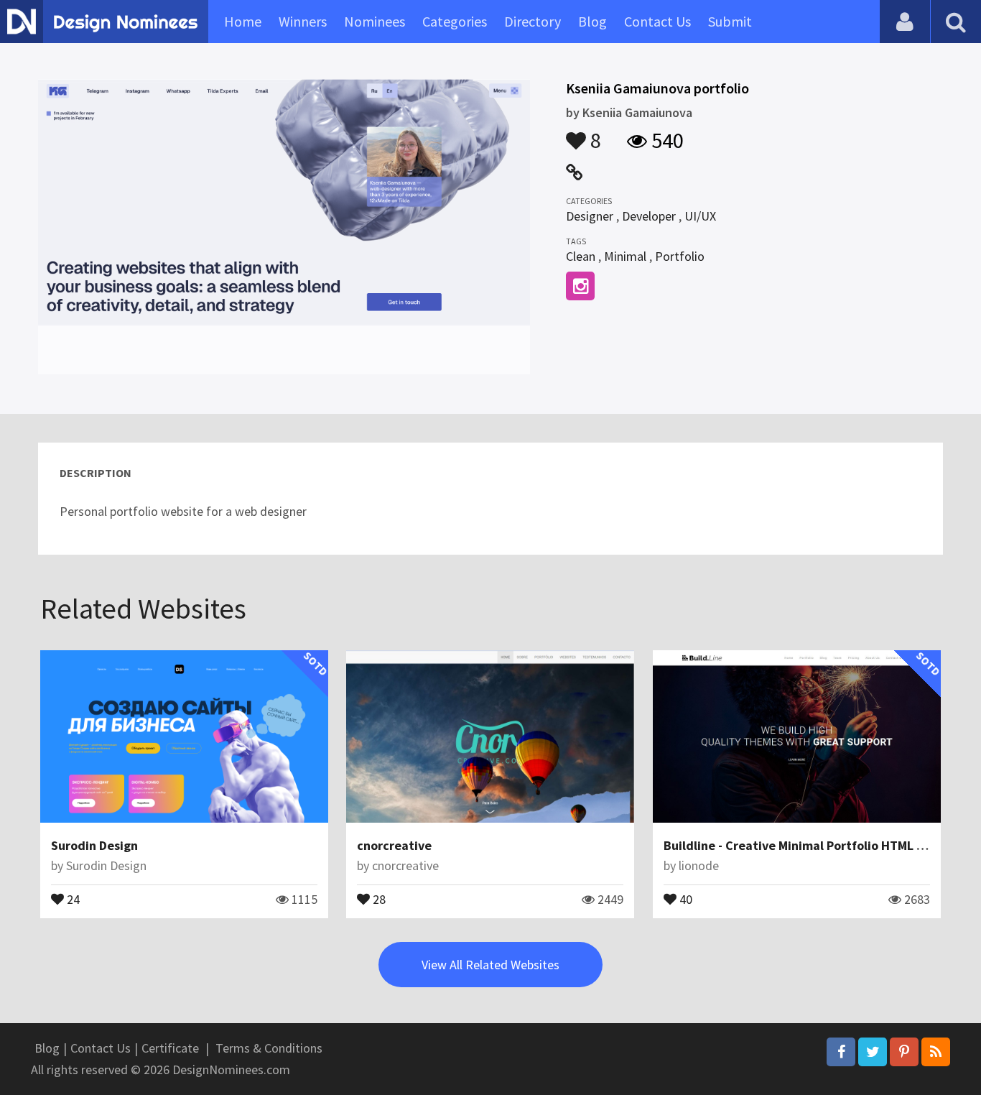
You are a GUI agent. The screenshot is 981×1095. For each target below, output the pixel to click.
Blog (592, 21)
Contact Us (657, 21)
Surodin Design (94, 845)
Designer (589, 216)
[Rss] (935, 1052)
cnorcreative (394, 845)
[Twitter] (872, 1052)
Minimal (625, 256)
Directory (532, 21)
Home (242, 21)
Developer (649, 216)
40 (684, 898)
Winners (303, 21)
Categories (454, 21)
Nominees (374, 21)
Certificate (170, 1048)
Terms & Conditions (268, 1048)
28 (378, 898)
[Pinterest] (904, 1052)
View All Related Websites (490, 964)
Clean (580, 256)
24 (72, 898)
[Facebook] (841, 1052)
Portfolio (680, 256)
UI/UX (700, 216)
